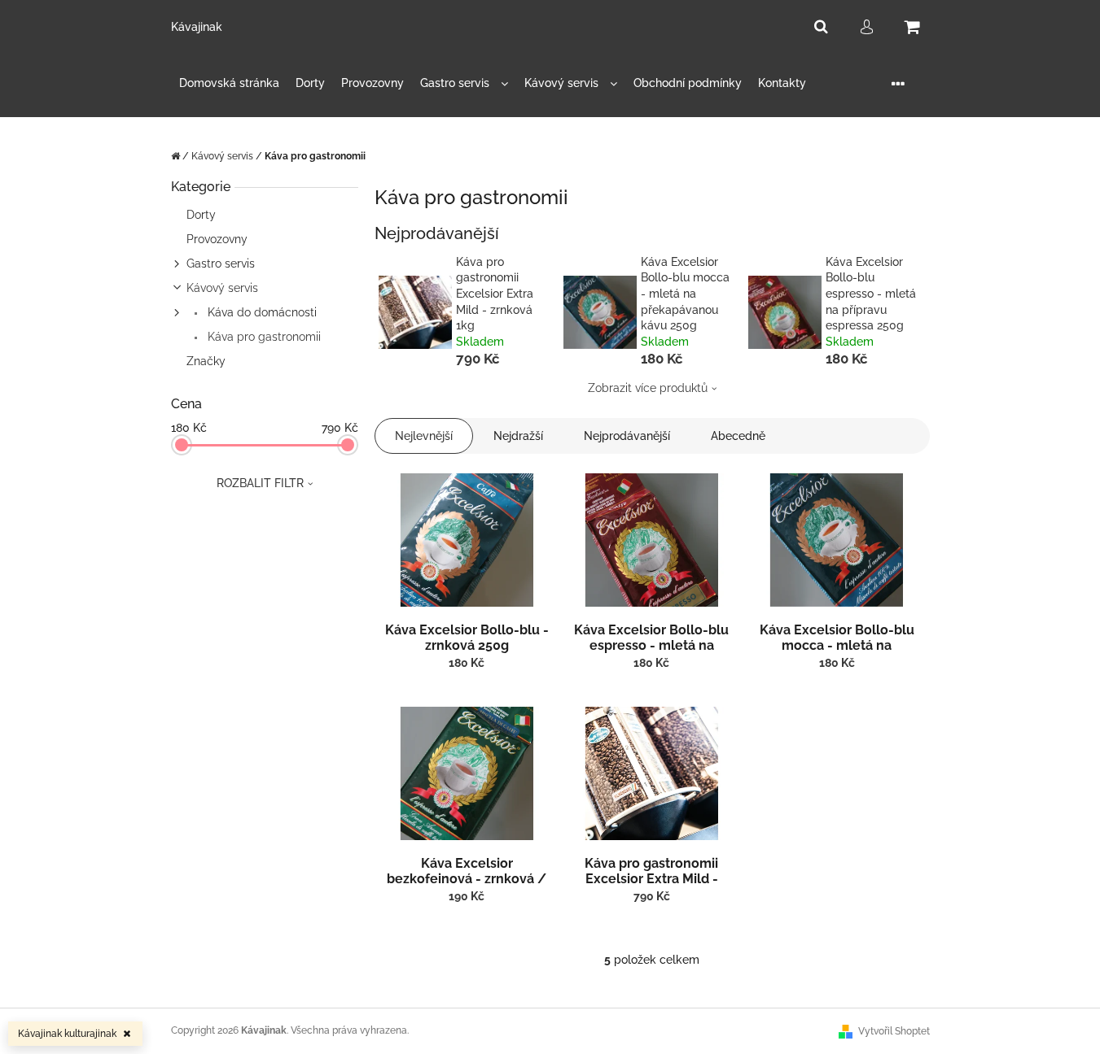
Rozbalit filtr (260, 483)
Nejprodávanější (627, 435)
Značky (206, 361)
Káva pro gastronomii (262, 336)
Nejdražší (518, 435)
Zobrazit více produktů (648, 387)
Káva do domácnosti (260, 312)
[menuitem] (229, 83)
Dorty (201, 214)
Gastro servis (220, 263)
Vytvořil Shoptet (894, 1031)
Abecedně (738, 435)
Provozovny (217, 239)
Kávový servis (222, 287)
